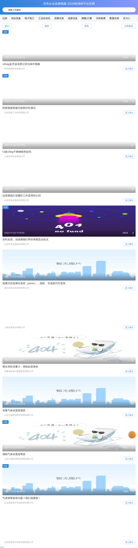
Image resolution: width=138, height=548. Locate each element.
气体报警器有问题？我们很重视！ (21, 498)
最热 (86, 26)
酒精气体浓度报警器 (13, 454)
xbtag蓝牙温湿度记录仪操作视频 (21, 64)
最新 (47, 26)
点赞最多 (128, 26)
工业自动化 (44, 18)
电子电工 (29, 18)
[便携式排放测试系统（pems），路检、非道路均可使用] (69, 264)
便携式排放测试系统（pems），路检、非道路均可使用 (33, 283)
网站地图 (2, 547)
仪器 (4, 18)
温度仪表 (72, 18)
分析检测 (100, 18)
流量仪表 (59, 18)
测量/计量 (86, 18)
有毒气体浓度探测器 (13, 410)
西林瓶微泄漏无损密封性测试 (19, 107)
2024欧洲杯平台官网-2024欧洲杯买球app (11, 3)
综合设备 (16, 18)
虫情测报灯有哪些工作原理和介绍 (21, 195)
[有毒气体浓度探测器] (69, 392)
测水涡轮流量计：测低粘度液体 (20, 366)
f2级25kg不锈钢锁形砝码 (16, 151)
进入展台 (129, 68)
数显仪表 (114, 18)
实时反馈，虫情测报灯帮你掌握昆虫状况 (25, 239)
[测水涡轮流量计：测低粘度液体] (69, 348)
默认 (7, 26)
